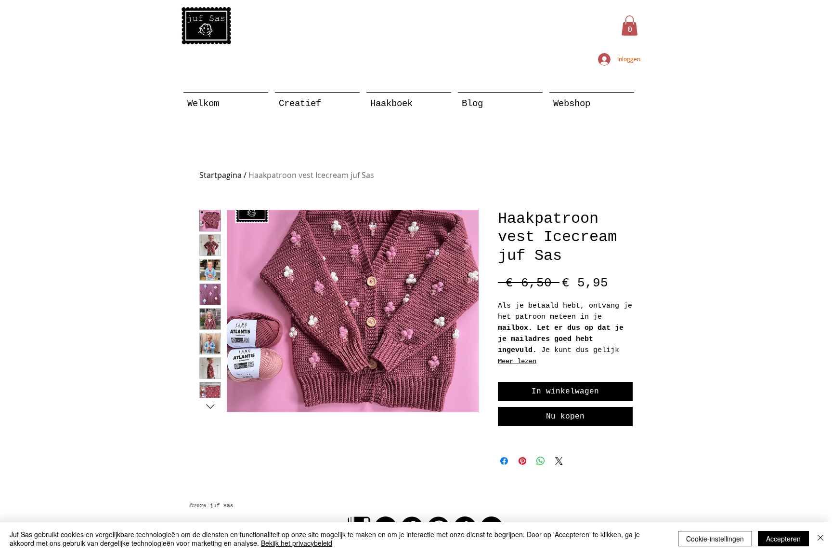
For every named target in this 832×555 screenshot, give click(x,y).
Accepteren (783, 538)
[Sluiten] (820, 538)
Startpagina (220, 175)
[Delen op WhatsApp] (540, 461)
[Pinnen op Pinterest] (522, 461)
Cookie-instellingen (715, 538)
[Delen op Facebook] (504, 461)
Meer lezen (517, 361)
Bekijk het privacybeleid (296, 543)
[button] (629, 25)
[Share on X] (559, 461)
